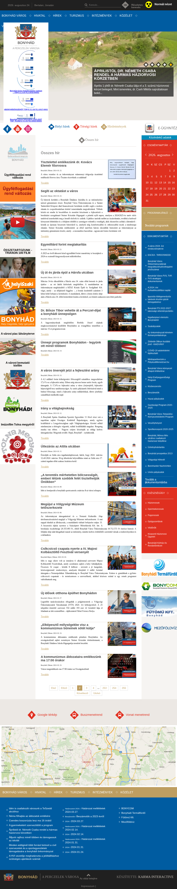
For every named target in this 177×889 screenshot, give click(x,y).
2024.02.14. (74, 834)
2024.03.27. (74, 821)
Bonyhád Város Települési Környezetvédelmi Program (160, 415)
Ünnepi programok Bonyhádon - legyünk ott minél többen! (71, 344)
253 (105, 688)
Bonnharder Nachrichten (159, 466)
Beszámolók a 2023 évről (84, 816)
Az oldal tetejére (88, 878)
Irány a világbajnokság (57, 408)
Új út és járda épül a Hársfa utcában (67, 272)
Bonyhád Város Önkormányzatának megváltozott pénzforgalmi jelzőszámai (160, 265)
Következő (82, 693)
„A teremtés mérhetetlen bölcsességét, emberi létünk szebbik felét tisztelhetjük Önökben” (70, 478)
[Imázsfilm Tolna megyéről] (17, 446)
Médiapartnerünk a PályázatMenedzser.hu (158, 360)
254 (114, 688)
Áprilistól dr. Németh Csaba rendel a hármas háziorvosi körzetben (33, 831)
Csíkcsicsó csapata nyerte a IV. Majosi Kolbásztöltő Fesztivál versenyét (69, 550)
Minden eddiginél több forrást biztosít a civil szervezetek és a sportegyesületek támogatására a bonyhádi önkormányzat (32, 848)
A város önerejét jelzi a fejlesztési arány (70, 370)
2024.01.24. (74, 852)
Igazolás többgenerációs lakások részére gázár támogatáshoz (159, 299)
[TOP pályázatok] (25, 71)
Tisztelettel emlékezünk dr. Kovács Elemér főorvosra (66, 163)
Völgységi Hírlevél (156, 460)
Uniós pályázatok (156, 472)
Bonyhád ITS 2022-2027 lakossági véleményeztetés (160, 309)
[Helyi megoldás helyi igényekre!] (17, 302)
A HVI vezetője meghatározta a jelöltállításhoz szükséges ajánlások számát (34, 857)
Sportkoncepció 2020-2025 (160, 429)
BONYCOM (127, 808)
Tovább (45, 183)
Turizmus (76, 15)
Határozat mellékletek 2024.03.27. (85, 810)
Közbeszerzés (154, 386)
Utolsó (96, 693)
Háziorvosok (154, 503)
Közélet (126, 15)
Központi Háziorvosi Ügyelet (157, 535)
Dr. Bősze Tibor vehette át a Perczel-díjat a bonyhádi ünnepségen (71, 312)
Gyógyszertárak (155, 521)
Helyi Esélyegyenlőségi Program (159, 378)
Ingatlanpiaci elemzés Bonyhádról (158, 318)
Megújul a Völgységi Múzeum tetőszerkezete (62, 505)
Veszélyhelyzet (155, 423)
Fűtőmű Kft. (127, 817)
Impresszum (88, 886)
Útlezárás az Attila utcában (60, 446)
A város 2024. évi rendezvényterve (156, 247)
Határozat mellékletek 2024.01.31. (85, 841)
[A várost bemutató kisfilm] (17, 380)
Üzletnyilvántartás (156, 447)
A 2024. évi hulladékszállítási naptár (159, 289)
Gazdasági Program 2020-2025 (160, 406)
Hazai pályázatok (156, 399)
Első (53, 688)
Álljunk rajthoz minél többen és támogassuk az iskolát (32, 839)
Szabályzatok (154, 326)
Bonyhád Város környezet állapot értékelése (160, 369)
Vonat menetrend (138, 714)
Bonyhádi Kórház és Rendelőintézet (157, 544)
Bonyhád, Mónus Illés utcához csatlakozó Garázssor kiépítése (158, 438)
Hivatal (39, 15)
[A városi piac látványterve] (17, 346)
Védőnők (152, 528)
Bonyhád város (14, 15)
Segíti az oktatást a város (59, 191)
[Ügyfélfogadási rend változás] (17, 192)
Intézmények (102, 15)
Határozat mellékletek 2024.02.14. (85, 828)
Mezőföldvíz (127, 821)
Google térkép (47, 714)
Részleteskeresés (137, 6)
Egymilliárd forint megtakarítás (63, 244)
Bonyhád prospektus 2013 (160, 453)
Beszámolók (153, 392)
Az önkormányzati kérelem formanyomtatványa (160, 334)
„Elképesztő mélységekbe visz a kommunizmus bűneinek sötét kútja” (68, 626)
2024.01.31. (74, 847)
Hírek (57, 15)
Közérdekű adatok (160, 137)
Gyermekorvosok (156, 509)
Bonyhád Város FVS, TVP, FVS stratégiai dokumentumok (160, 279)
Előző (64, 688)
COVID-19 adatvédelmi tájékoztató (159, 352)
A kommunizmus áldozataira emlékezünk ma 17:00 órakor (71, 658)
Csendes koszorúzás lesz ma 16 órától (30, 820)
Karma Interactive (156, 877)
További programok (157, 225)
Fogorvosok (153, 515)
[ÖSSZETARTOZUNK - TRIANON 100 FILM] (17, 267)
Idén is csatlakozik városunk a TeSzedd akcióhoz (30, 810)
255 (124, 688)
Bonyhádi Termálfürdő (133, 812)
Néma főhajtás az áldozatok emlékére (29, 816)
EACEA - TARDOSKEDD (159, 255)
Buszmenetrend (91, 714)
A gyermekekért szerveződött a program (31, 825)
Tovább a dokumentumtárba (156, 481)
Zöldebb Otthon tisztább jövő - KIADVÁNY (159, 343)
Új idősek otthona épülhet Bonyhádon (69, 593)
